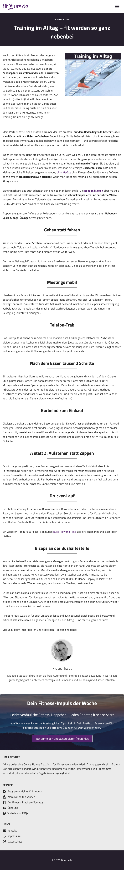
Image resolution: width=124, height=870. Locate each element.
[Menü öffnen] (117, 6)
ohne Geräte (64, 172)
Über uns (12, 808)
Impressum (14, 836)
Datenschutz (14, 841)
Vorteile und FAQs (17, 813)
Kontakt (12, 830)
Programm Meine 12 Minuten (24, 791)
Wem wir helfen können (21, 797)
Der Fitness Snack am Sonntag (25, 802)
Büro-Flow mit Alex (64, 532)
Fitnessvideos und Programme (93, 769)
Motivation (63, 19)
